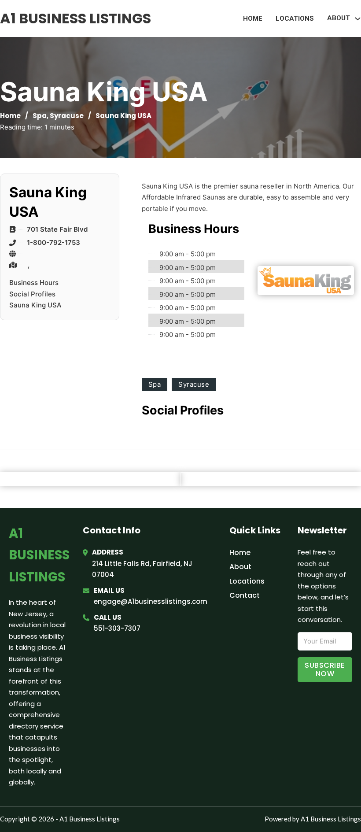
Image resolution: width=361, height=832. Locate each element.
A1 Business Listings (75, 18)
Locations (295, 18)
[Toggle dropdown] (357, 18)
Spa (40, 115)
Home (252, 18)
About (240, 567)
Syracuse (67, 115)
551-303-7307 (117, 628)
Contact (244, 595)
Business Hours (34, 282)
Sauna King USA (35, 305)
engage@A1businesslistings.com (150, 601)
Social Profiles (32, 294)
